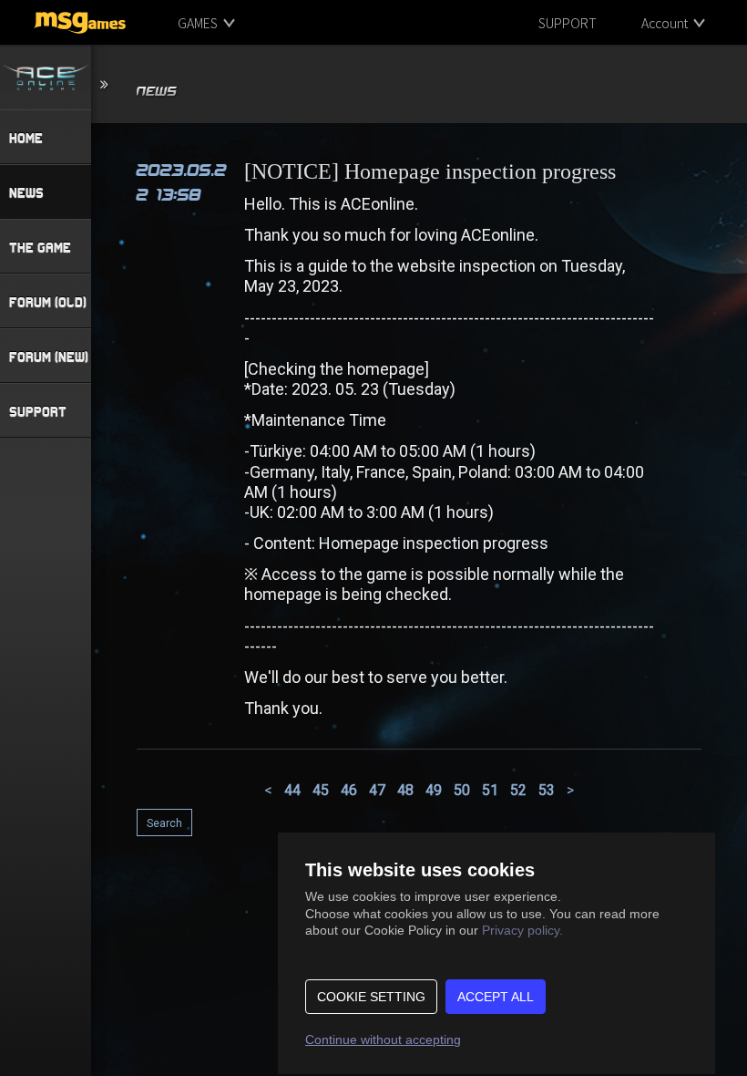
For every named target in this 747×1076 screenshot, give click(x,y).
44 (292, 790)
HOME (26, 137)
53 (546, 790)
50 (462, 790)
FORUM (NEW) (48, 356)
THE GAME (40, 247)
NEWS (26, 192)
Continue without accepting (383, 1039)
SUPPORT (567, 23)
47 (377, 790)
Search (164, 823)
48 (405, 790)
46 (349, 790)
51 (490, 790)
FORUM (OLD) (48, 302)
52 (518, 790)
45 (320, 790)
